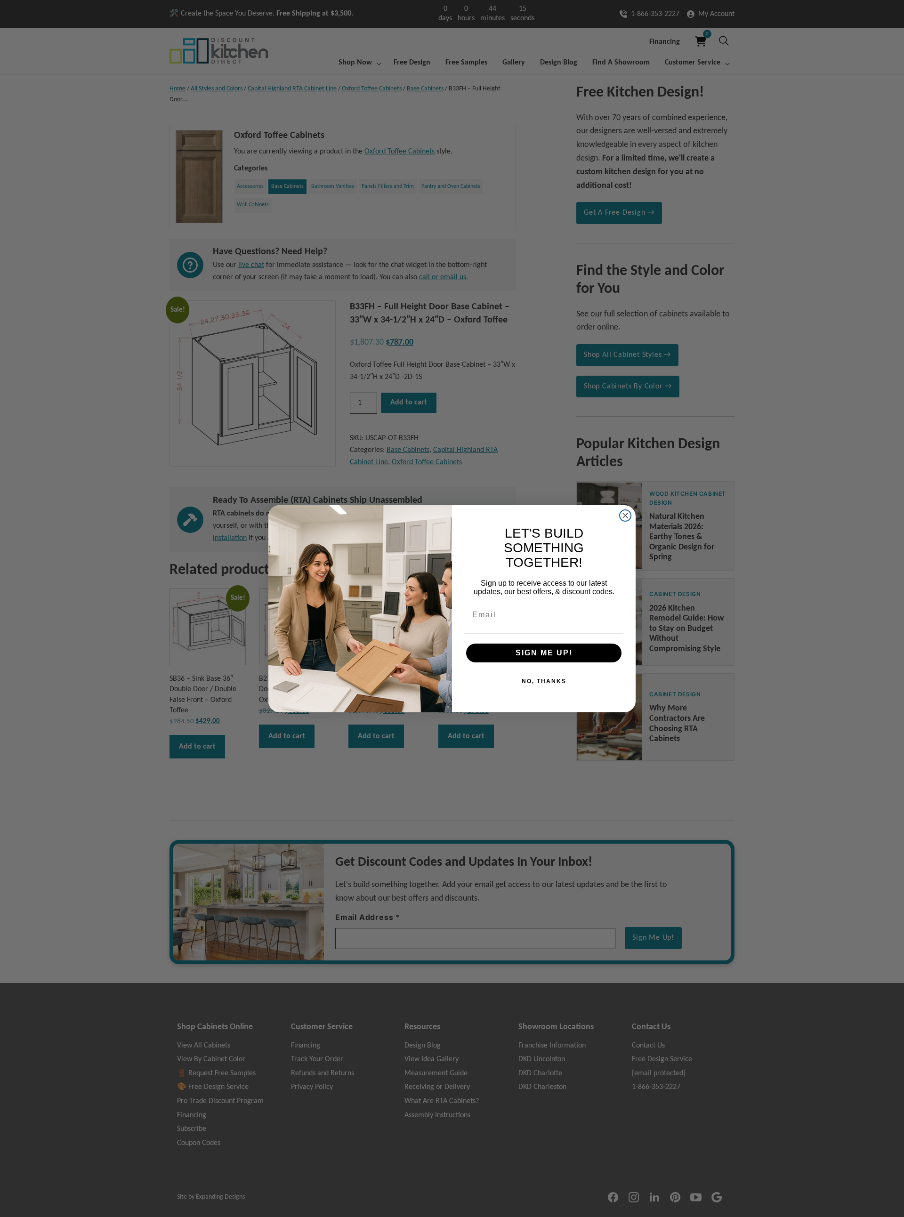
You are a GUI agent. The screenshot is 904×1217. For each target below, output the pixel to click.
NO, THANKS (544, 681)
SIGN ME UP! (544, 653)
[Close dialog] (625, 515)
